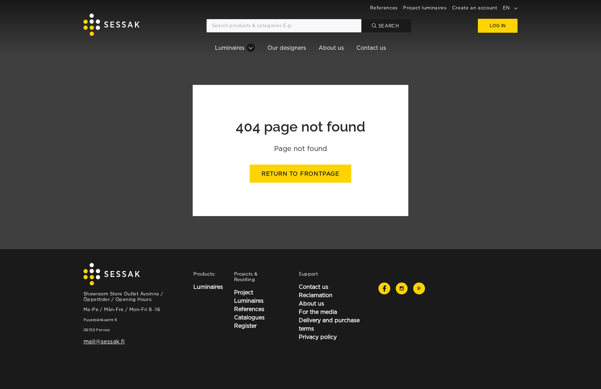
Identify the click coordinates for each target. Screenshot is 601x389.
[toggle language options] (516, 8)
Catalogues (249, 317)
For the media (318, 312)
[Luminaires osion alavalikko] (251, 47)
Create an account (474, 7)
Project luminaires (425, 7)
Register (245, 326)
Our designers (286, 48)
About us (331, 48)
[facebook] (384, 288)
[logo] (111, 26)
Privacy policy (318, 337)
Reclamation (315, 295)
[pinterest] (419, 288)
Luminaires (230, 48)
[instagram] (402, 288)
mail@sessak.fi (104, 341)
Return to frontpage (300, 173)
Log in (498, 25)
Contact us (371, 48)
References (384, 7)
